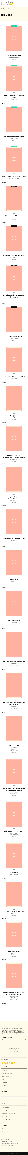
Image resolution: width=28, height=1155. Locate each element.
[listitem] (2, 1063)
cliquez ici (15, 1033)
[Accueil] (7, 3)
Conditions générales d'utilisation (9, 1143)
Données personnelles (6, 1141)
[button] (17, 1008)
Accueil (2, 8)
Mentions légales (5, 1139)
